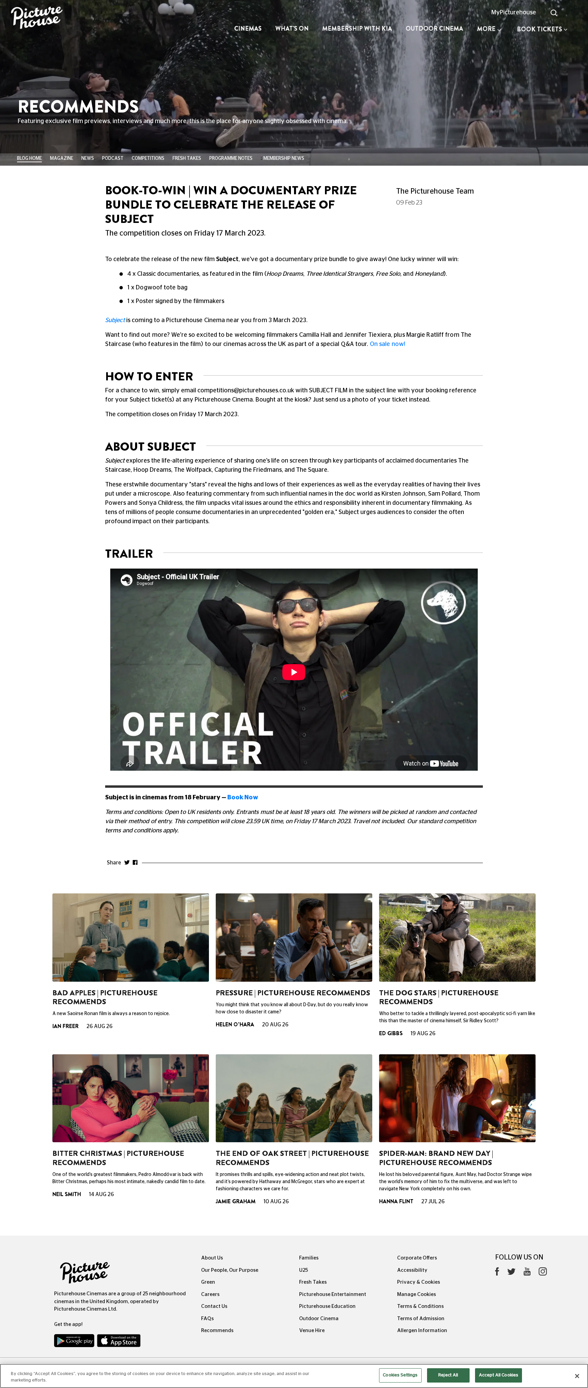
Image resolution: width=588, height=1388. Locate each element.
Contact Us (214, 1306)
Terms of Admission (420, 1318)
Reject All (448, 1375)
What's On (292, 28)
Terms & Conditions (420, 1306)
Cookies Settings (400, 1375)
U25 (303, 1270)
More (486, 29)
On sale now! (388, 344)
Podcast (113, 158)
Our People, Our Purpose (229, 1270)
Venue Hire (312, 1330)
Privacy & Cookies (418, 1282)
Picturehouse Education (327, 1306)
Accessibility (412, 1270)
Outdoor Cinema (434, 28)
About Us (212, 1258)
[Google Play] (75, 1342)
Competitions (148, 158)
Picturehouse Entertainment (332, 1294)
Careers (210, 1294)
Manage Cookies (416, 1294)
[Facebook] (497, 1273)
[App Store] (119, 1342)
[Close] (577, 1376)
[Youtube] (527, 1273)
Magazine (61, 158)
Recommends (217, 1330)
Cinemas (248, 28)
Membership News (283, 158)
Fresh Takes (187, 158)
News (87, 158)
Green (208, 1282)
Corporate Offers (417, 1258)
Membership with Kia (357, 28)
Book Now (242, 798)
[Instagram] (543, 1273)
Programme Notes (230, 158)
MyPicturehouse (513, 13)
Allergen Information (422, 1330)
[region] (294, 1376)
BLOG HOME (29, 158)
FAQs (207, 1318)
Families (308, 1258)
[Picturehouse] (49, 18)
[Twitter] (511, 1273)
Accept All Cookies (498, 1375)
